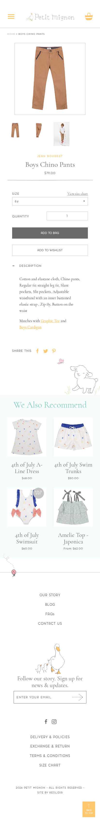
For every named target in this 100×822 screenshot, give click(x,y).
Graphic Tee (50, 320)
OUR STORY (50, 595)
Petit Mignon (34, 787)
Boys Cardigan (30, 327)
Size (15, 194)
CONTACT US (50, 624)
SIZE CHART (50, 765)
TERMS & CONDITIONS (50, 756)
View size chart (77, 194)
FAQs (50, 614)
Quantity (20, 216)
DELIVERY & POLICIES (50, 737)
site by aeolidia (50, 792)
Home (11, 34)
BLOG (50, 605)
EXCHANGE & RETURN (50, 746)
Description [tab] (30, 266)
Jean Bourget (50, 156)
